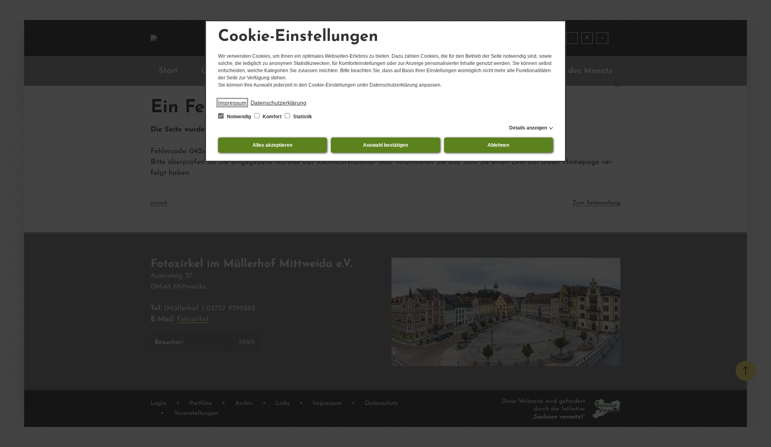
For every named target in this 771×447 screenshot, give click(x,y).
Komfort (272, 116)
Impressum (232, 102)
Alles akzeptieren (272, 145)
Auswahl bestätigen (385, 145)
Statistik (302, 116)
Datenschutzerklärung (278, 102)
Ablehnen (498, 145)
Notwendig (239, 116)
